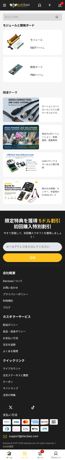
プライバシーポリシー (15, 294)
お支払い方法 (10, 338)
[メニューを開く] (4, 5)
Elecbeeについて (12, 280)
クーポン (8, 381)
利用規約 (8, 300)
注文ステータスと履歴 (15, 375)
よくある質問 (10, 351)
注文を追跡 (9, 344)
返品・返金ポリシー (14, 331)
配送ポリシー (10, 324)
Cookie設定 (8, 446)
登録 (32, 257)
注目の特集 (9, 395)
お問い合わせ (10, 287)
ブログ (6, 307)
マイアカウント (12, 368)
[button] (39, 5)
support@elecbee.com (23, 436)
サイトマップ (10, 388)
